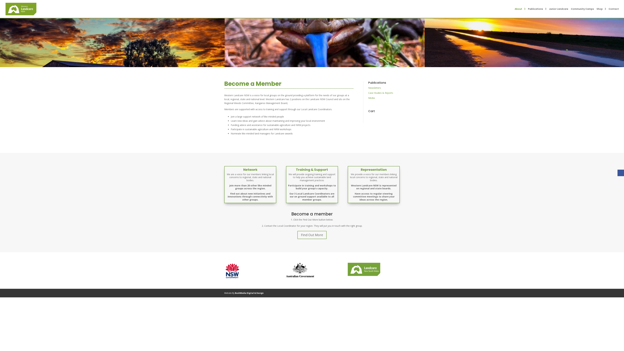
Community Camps (582, 9)
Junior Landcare (558, 9)
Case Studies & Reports (380, 92)
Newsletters (374, 87)
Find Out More (312, 235)
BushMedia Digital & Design (249, 293)
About (518, 9)
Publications (535, 9)
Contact (614, 9)
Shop (600, 9)
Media (371, 97)
